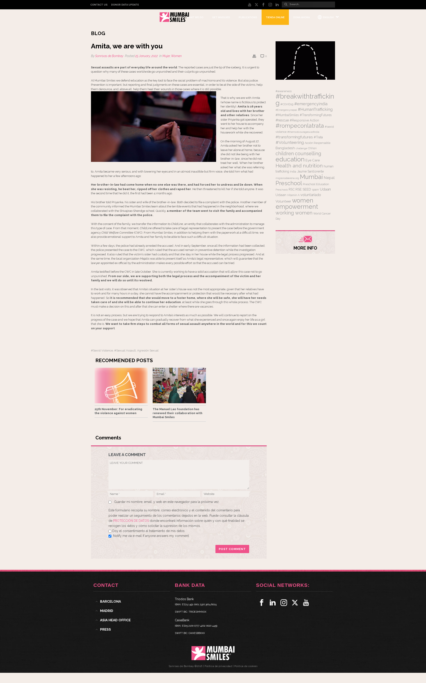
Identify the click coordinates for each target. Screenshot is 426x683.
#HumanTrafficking (315, 109)
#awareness (284, 91)
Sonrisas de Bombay (109, 56)
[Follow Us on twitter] (295, 603)
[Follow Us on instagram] (284, 603)
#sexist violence (102, 350)
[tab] (131, 601)
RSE (299, 189)
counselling (308, 153)
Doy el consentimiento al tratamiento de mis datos (148, 531)
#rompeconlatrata (300, 125)
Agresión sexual (148, 350)
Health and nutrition (299, 166)
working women (294, 213)
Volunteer (283, 201)
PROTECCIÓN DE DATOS (131, 520)
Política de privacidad (218, 666)
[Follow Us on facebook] (261, 603)
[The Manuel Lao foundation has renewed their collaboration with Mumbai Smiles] (179, 385)
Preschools (282, 189)
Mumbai (311, 176)
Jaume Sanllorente (310, 171)
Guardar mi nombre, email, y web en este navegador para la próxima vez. (166, 502)
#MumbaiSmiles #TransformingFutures (304, 115)
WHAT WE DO (195, 17)
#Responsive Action (304, 120)
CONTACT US (99, 4)
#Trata (318, 137)
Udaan (325, 189)
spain (315, 189)
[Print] (254, 56)
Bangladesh (285, 148)
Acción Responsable (317, 143)
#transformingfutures (294, 137)
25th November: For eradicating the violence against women (118, 411)
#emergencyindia (310, 103)
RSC (292, 189)
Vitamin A (293, 195)
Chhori (312, 148)
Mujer (166, 56)
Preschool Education (316, 184)
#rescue (282, 120)
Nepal (329, 177)
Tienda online (275, 17)
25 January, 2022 (146, 56)
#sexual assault (125, 350)
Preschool (289, 183)
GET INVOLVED (221, 17)
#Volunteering (290, 142)
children (285, 153)
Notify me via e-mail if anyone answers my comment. (151, 536)
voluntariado (310, 195)
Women (176, 56)
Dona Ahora (301, 17)
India (293, 171)
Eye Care (313, 160)
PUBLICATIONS (248, 17)
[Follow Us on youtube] (306, 603)
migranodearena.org (287, 178)
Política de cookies (246, 666)
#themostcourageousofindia (303, 132)
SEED (307, 189)
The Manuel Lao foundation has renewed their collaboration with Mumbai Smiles (177, 413)
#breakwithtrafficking (305, 99)
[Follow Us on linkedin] (273, 603)
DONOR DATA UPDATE (125, 4)
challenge (301, 148)
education (290, 159)
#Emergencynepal (286, 110)
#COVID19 (286, 104)
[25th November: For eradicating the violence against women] (121, 385)
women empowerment (297, 203)
